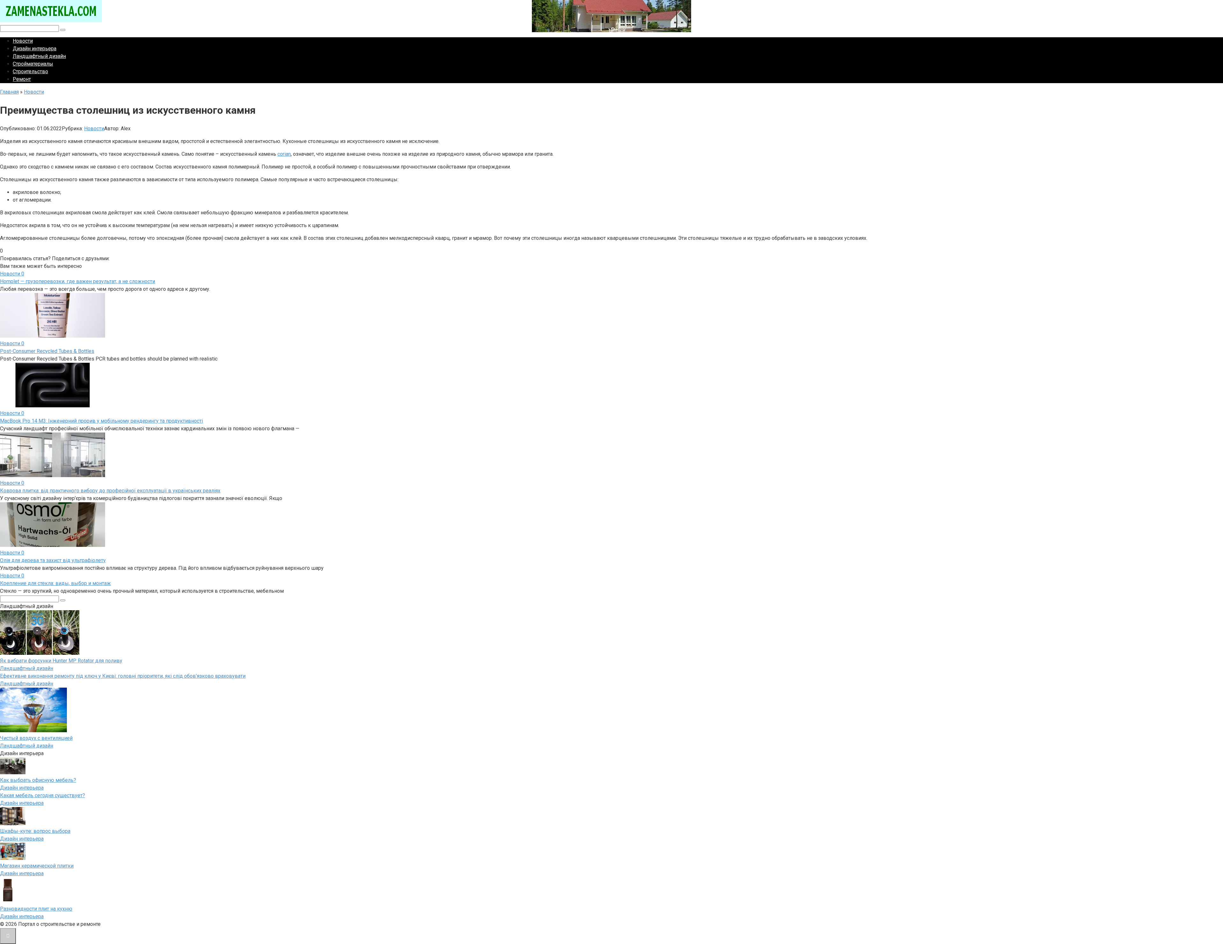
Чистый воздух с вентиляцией (36, 738)
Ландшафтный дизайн (39, 56)
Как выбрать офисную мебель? (38, 780)
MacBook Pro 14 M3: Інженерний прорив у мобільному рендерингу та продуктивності (101, 421)
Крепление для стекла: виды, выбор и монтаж (55, 583)
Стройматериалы (33, 64)
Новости (23, 41)
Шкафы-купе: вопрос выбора (35, 831)
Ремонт (22, 79)
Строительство (30, 71)
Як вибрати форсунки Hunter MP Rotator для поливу (61, 661)
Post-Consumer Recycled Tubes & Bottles (47, 351)
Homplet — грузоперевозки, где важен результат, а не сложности (77, 281)
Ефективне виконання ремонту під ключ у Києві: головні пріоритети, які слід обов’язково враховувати (123, 676)
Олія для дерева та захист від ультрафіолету (53, 560)
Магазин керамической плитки (37, 866)
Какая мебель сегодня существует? (42, 795)
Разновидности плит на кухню (36, 909)
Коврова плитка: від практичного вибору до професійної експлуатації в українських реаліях (110, 491)
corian (284, 154)
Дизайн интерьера (34, 49)
